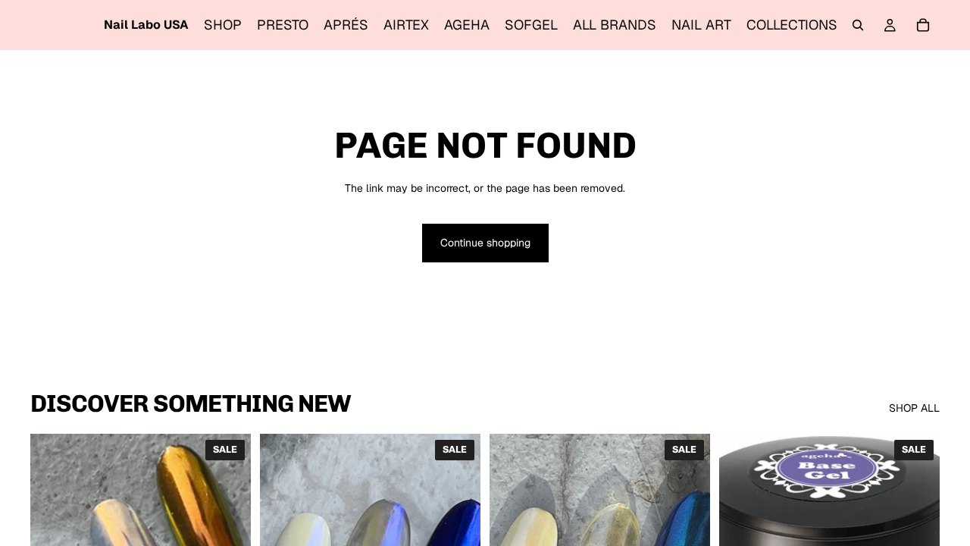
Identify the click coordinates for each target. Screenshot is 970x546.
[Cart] (923, 25)
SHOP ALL (914, 408)
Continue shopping (485, 242)
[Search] (858, 25)
